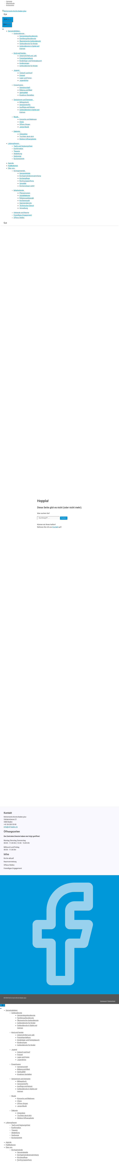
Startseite (9, 1)
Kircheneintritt (19, 159)
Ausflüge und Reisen (27, 107)
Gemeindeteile (24, 173)
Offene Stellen (19, 218)
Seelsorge (17, 156)
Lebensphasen (13, 143)
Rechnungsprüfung (26, 181)
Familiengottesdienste (27, 39)
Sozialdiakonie (24, 195)
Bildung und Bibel (25, 90)
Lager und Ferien (25, 78)
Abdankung (18, 154)
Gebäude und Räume (21, 213)
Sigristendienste (25, 203)
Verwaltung (23, 208)
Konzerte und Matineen (28, 119)
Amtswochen (10, 5)
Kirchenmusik (24, 201)
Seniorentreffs (24, 105)
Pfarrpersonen (24, 193)
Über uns (11, 168)
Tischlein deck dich (26, 136)
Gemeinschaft (24, 87)
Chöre (21, 122)
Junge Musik (24, 127)
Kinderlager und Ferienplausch (30, 61)
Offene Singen (24, 124)
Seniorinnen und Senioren (23, 100)
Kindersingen (24, 63)
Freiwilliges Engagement (23, 215)
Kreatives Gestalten (26, 95)
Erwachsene (18, 85)
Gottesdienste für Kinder (28, 44)
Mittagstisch (24, 102)
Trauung (17, 151)
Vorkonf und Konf (25, 73)
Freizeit (22, 75)
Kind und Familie (20, 53)
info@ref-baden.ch (11, 827)
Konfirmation (18, 149)
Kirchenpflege (24, 178)
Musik (16, 117)
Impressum (103, 1001)
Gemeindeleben (14, 31)
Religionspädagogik (26, 198)
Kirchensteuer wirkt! (26, 186)
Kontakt (55, 527)
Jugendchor (23, 80)
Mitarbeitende (10, 3)
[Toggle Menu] (0, 1008)
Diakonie (17, 131)
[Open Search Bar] (5, 15)
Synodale (22, 183)
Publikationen (13, 166)
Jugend (16, 70)
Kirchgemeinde (19, 171)
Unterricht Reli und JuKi (28, 56)
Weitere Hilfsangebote (27, 139)
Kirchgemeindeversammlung (30, 176)
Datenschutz (111, 1001)
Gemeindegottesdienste (28, 36)
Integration (23, 134)
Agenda (11, 163)
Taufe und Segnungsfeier (23, 146)
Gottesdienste (19, 34)
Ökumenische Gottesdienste (30, 41)
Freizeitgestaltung (26, 58)
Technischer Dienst (26, 206)
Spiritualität (23, 93)
